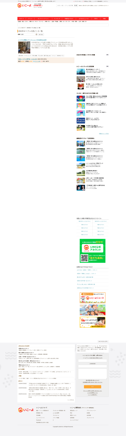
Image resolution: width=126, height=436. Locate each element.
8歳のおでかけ (84, 234)
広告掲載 (38, 415)
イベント (30, 18)
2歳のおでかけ (84, 224)
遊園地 (20, 350)
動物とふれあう (94, 5)
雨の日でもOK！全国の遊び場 (85, 277)
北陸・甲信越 (55, 21)
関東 (31, 21)
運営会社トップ (73, 410)
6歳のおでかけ (84, 231)
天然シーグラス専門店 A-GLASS (27, 59)
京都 (66, 21)
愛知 (49, 21)
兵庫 (69, 21)
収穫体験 (40, 354)
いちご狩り (47, 366)
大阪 (63, 21)
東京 (33, 21)
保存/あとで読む (88, 1)
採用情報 (72, 417)
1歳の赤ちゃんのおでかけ (101, 221)
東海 (46, 21)
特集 (104, 18)
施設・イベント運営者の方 (42, 410)
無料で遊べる (30, 358)
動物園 (24, 350)
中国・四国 (74, 21)
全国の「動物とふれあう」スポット (86, 273)
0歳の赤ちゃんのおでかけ (85, 221)
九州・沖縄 (81, 21)
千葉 (40, 21)
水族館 (51, 362)
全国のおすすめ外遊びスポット (85, 288)
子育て (96, 18)
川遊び (57, 358)
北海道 (26, 21)
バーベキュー (30, 350)
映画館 (34, 362)
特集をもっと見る (104, 133)
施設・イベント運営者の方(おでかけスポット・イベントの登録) (41, 378)
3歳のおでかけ (100, 224)
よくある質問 (56, 413)
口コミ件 (37, 61)
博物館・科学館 (40, 362)
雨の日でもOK (86, 5)
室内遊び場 (29, 362)
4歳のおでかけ (84, 228)
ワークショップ (27, 55)
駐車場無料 (36, 358)
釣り (35, 350)
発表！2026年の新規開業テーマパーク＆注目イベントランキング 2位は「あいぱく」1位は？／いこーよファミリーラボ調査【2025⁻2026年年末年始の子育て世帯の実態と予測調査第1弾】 (50, 395)
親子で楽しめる (47, 55)
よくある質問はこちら (92, 392)
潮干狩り (41, 366)
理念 (71, 413)
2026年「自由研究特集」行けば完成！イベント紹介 (31, 373)
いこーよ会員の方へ (92, 394)
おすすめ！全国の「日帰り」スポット (87, 270)
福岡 (86, 21)
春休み (80, 5)
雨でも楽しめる (22, 362)
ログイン (106, 1)
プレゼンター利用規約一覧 (59, 410)
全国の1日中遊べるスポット (84, 280)
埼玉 (42, 21)
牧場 (38, 350)
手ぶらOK (40, 55)
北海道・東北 (21, 21)
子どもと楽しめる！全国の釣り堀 (86, 284)
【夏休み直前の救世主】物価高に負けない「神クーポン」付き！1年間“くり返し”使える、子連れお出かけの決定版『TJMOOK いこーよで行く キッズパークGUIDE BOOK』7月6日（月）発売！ (50, 389)
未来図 (88, 413)
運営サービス (73, 415)
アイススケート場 (34, 366)
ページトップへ (103, 341)
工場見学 (21, 354)
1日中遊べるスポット (104, 5)
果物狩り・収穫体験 (55, 366)
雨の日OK (21, 55)
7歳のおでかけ (100, 231)
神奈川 (36, 21)
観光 (45, 350)
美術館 (47, 362)
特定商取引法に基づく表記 (42, 422)
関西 (61, 21)
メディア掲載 (56, 417)
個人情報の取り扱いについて (92, 380)
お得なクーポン (22, 358)
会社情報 (89, 415)
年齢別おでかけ (69, 18)
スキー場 (27, 366)
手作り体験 (34, 55)
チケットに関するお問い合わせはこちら (92, 390)
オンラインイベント (43, 18)
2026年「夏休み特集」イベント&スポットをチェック (31, 371)
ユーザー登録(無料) (97, 1)
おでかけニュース (84, 18)
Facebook (38, 420)
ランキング (57, 18)
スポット (21, 18)
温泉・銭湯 (21, 366)
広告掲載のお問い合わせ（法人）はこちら (92, 382)
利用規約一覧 (39, 413)
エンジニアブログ (74, 420)
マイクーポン (78, 1)
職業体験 (45, 354)
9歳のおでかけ (100, 234)
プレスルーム (56, 415)
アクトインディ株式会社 (87, 407)
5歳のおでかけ (100, 228)
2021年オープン (60, 55)
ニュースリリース (40, 417)
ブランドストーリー (91, 410)
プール (41, 350)
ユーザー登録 (22, 378)
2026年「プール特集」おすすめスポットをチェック (57, 371)
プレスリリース (90, 417)
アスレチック (43, 358)
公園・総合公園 (51, 358)
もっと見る (70, 399)
